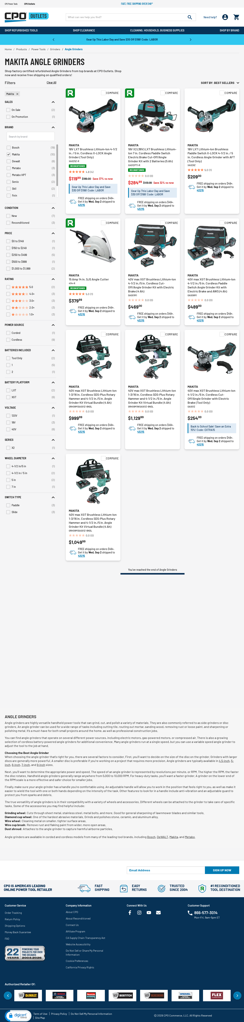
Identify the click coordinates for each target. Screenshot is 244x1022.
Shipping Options (15, 925)
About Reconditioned (78, 918)
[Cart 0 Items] (236, 16)
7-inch (26, 764)
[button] (30, 102)
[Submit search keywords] (190, 17)
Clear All (51, 82)
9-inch (41, 764)
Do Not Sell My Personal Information (91, 1013)
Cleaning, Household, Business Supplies (157, 30)
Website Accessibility (78, 944)
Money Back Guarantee (18, 932)
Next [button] (190, 39)
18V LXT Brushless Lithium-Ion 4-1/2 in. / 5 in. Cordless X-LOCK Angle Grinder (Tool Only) (93, 153)
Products (21, 49)
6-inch (16, 764)
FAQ (7, 938)
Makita (74, 145)
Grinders (55, 49)
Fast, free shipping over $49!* (137, 3)
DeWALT (162, 837)
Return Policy (12, 919)
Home (8, 49)
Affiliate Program (75, 931)
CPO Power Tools (11, 3)
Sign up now (222, 870)
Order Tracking (13, 912)
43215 (81, 205)
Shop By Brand (229, 30)
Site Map (40, 1017)
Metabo (190, 837)
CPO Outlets (29, 3)
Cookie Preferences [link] (77, 960)
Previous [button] (53, 39)
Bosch (151, 837)
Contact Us (72, 924)
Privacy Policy (59, 1013)
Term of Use (40, 1013)
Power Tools (38, 49)
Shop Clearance (84, 30)
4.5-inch (224, 761)
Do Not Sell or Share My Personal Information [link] (84, 952)
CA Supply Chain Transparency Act (85, 937)
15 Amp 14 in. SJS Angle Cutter (89, 279)
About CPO (72, 912)
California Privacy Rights (80, 967)
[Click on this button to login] (225, 17)
